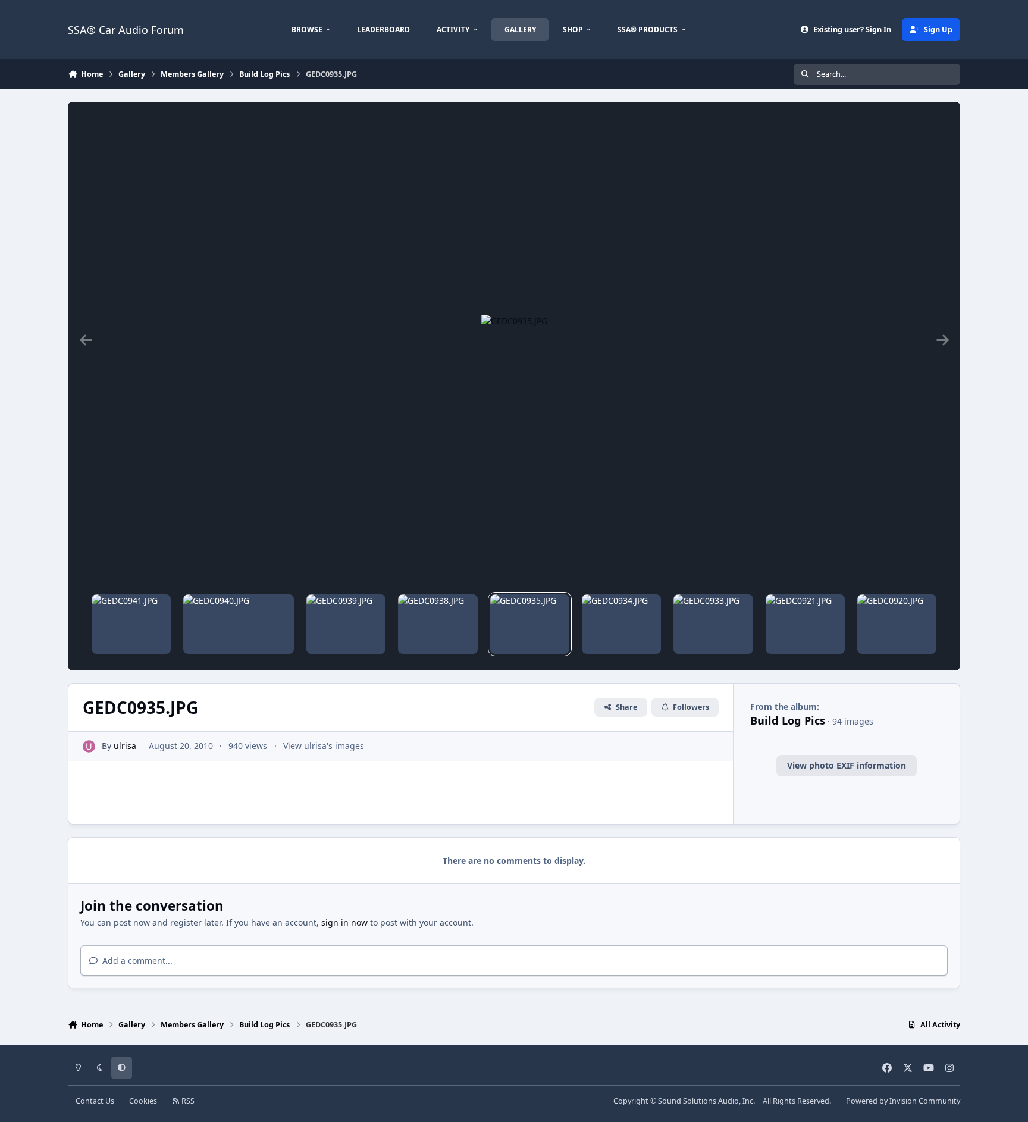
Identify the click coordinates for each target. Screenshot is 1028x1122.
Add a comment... (136, 960)
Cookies (143, 1101)
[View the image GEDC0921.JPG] (805, 624)
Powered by (903, 1101)
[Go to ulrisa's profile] (89, 746)
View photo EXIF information (846, 765)
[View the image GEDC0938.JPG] (437, 624)
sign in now (344, 922)
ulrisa (125, 745)
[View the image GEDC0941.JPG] (131, 624)
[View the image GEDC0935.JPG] (529, 624)
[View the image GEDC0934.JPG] (621, 624)
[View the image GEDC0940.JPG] (238, 624)
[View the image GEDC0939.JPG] (346, 624)
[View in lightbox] (514, 340)
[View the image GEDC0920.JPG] (896, 624)
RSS (187, 1101)
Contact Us (95, 1101)
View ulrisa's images (323, 745)
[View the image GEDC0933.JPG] (713, 624)
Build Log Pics (787, 720)
